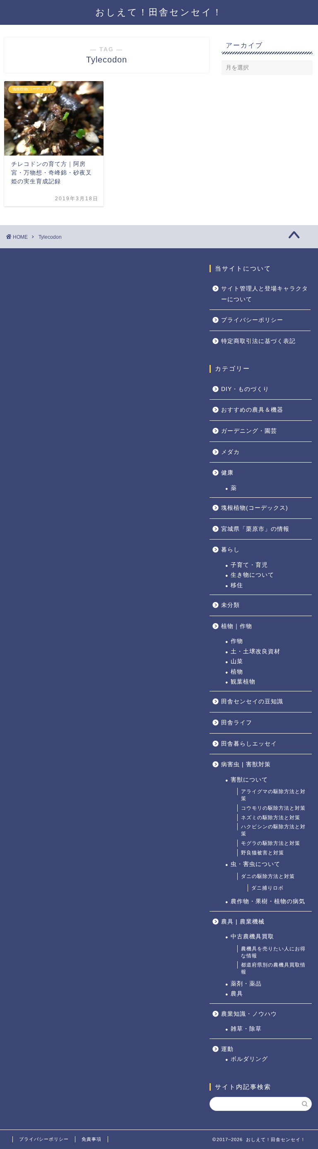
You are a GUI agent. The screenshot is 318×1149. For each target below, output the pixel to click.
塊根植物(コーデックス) (254, 508)
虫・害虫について (255, 864)
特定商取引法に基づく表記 (258, 341)
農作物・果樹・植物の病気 (268, 901)
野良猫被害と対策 (262, 853)
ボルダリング (249, 1059)
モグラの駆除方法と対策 (270, 843)
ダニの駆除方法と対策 (268, 876)
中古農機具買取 (252, 936)
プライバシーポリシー (252, 320)
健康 (227, 473)
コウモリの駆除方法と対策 (273, 808)
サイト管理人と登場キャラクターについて (264, 293)
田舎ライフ (236, 723)
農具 (237, 994)
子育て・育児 (249, 565)
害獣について (249, 780)
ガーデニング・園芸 (249, 431)
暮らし (230, 550)
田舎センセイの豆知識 (252, 701)
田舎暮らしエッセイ (249, 744)
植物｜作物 (236, 626)
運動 (227, 1049)
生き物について (252, 575)
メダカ (230, 452)
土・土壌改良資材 (255, 651)
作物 (237, 641)
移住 (237, 585)
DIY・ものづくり (245, 389)
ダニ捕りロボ (267, 888)
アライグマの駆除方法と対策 (273, 795)
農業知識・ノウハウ (249, 1014)
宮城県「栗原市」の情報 (255, 529)
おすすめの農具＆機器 (252, 410)
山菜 (237, 661)
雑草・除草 (246, 1029)
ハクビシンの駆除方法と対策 (273, 830)
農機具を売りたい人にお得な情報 (273, 952)
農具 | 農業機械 (243, 922)
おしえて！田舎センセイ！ (159, 12)
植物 (237, 672)
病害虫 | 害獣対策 (246, 764)
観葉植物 (243, 682)
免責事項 (91, 1139)
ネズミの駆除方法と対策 (270, 817)
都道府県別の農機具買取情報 (273, 968)
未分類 (230, 605)
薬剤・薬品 (246, 984)
